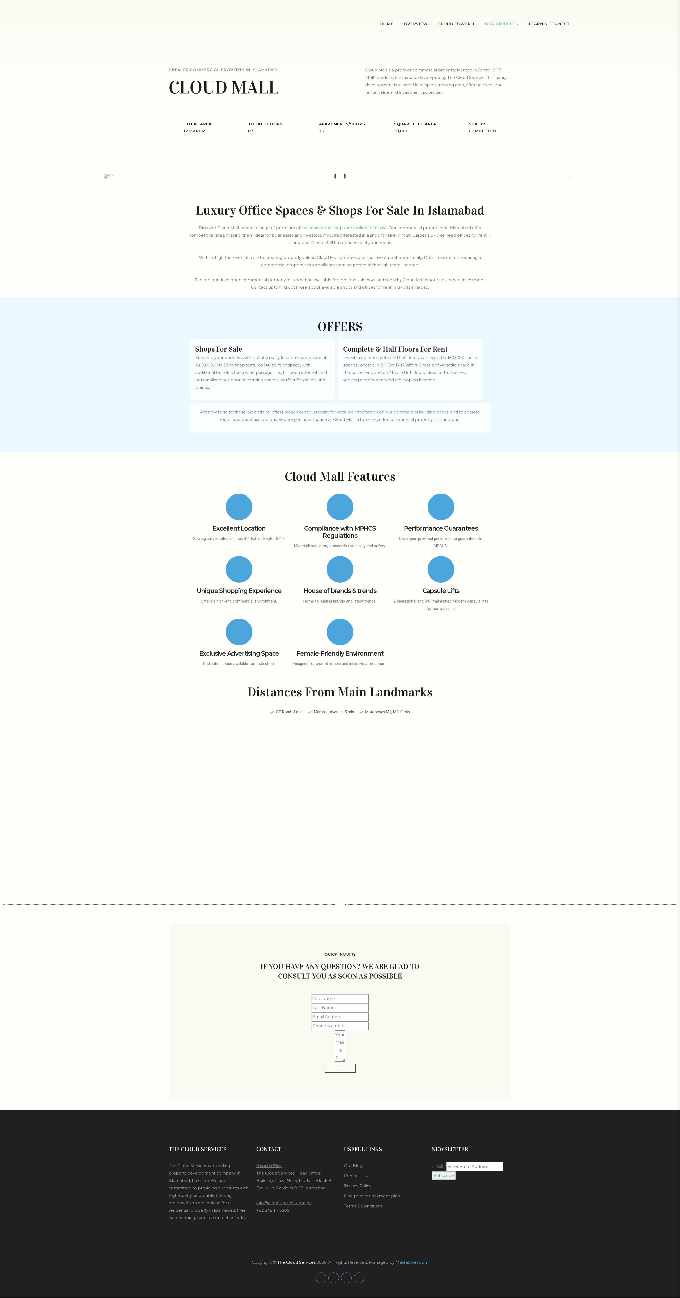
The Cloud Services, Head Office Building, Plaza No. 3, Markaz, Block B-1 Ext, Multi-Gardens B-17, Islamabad (295, 1181)
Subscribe (444, 1175)
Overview (415, 24)
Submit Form (340, 1068)
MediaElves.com (412, 1262)
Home (386, 24)
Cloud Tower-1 (456, 24)
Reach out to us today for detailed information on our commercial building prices (366, 412)
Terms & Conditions (363, 1206)
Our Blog (353, 1165)
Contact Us (355, 1176)
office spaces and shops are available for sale (341, 227)
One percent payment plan (372, 1195)
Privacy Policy (357, 1185)
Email (439, 1166)
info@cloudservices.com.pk (284, 1202)
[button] (110, 176)
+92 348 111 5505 (272, 1210)
